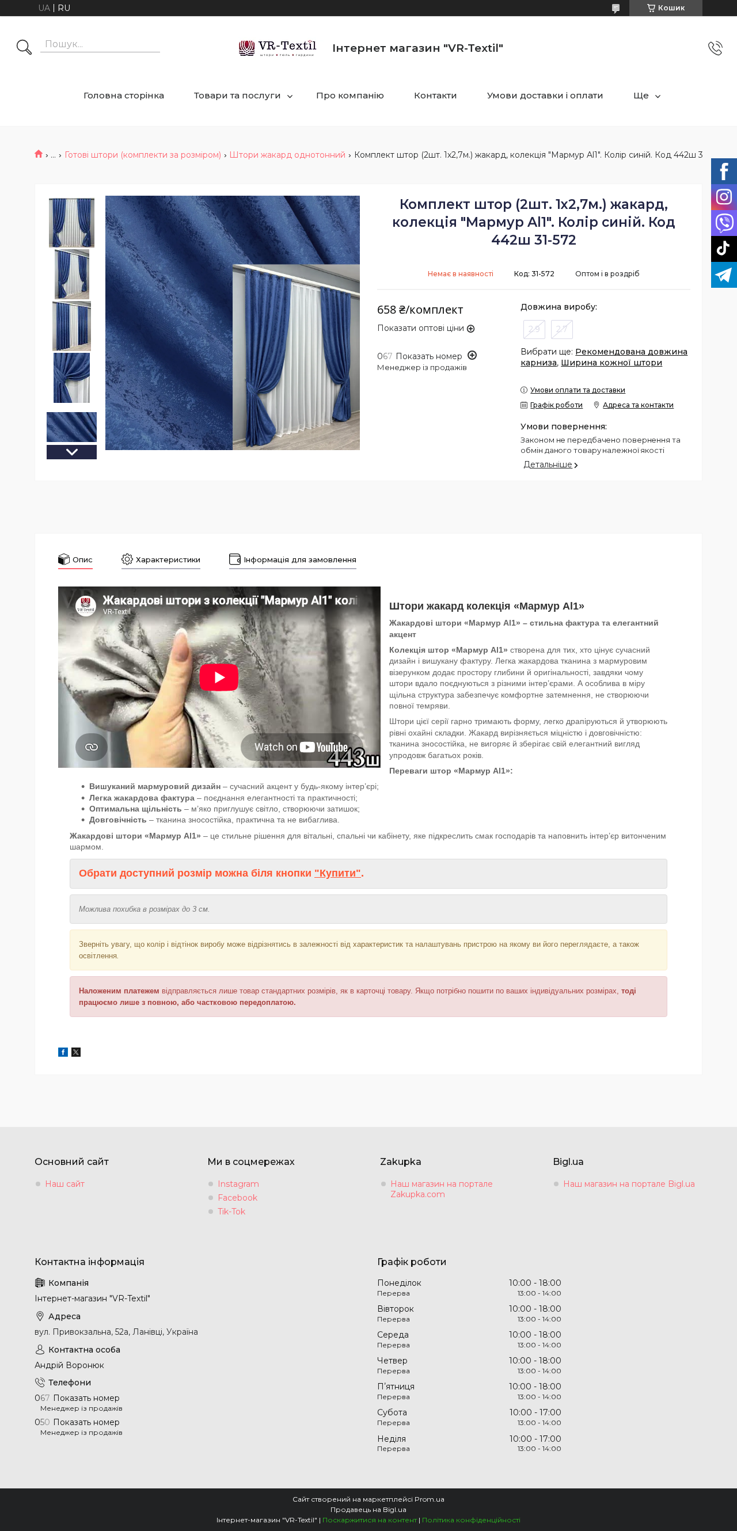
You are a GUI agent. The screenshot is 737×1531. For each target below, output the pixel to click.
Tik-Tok (231, 1211)
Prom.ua (430, 1499)
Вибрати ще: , (604, 357)
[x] (76, 1054)
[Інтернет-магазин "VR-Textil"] (278, 48)
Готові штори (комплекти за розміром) (142, 155)
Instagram (238, 1184)
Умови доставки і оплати (545, 95)
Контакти (435, 95)
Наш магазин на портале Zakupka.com (441, 1189)
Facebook (237, 1198)
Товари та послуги (237, 95)
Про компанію (350, 95)
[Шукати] (24, 48)
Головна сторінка (123, 95)
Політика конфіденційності (471, 1519)
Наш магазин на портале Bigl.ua (629, 1184)
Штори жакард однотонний (287, 155)
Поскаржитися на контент (369, 1519)
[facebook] (63, 1054)
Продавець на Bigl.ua (368, 1509)
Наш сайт (65, 1184)
